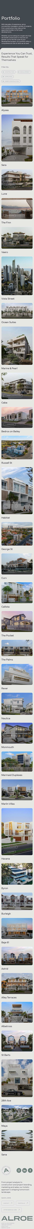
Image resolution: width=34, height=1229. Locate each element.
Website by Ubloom (5, 1227)
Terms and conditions (6, 1224)
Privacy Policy (4, 1226)
